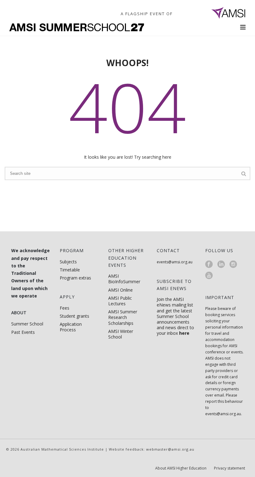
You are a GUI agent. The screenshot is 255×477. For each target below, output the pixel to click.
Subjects (68, 262)
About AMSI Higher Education (180, 468)
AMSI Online (120, 290)
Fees (64, 308)
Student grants (74, 316)
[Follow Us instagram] (233, 265)
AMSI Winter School (120, 334)
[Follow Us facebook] (209, 265)
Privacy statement (229, 468)
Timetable (70, 270)
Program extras (75, 278)
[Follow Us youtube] (209, 276)
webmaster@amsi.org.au (170, 449)
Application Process (71, 327)
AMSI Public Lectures (120, 301)
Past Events (23, 332)
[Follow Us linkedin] (221, 265)
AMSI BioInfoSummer (124, 278)
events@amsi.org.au (174, 262)
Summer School (27, 324)
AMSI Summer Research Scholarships (122, 317)
